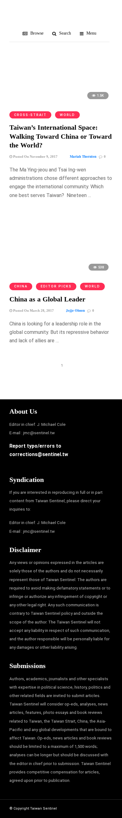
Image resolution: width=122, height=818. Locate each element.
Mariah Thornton (83, 156)
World (67, 115)
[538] (61, 274)
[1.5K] (61, 102)
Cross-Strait (30, 115)
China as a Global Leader (47, 299)
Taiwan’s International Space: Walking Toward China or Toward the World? (60, 136)
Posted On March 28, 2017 (33, 310)
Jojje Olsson (75, 310)
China (21, 286)
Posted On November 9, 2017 (35, 156)
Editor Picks (56, 286)
